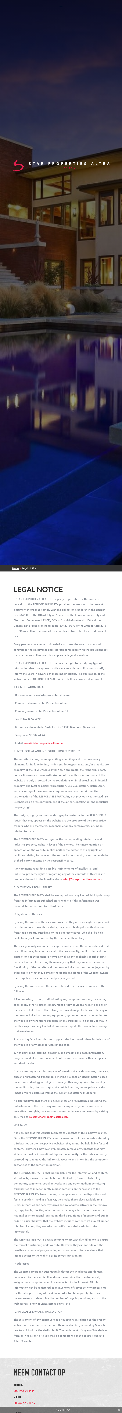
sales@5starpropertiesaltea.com (44, 743)
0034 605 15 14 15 (24, 1403)
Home (15, 568)
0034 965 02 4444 (24, 1390)
